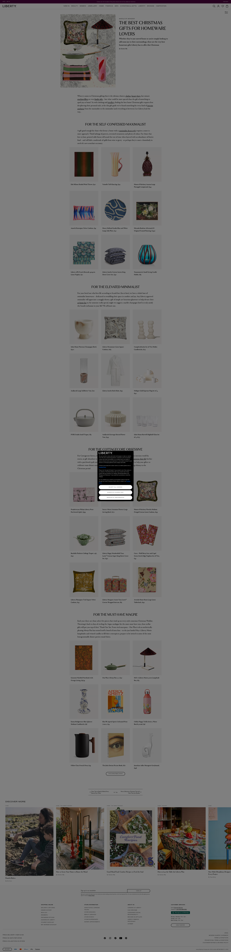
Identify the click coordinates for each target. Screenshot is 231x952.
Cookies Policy (102, 467)
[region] (115, 476)
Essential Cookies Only (115, 492)
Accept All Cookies (115, 487)
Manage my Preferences (115, 497)
